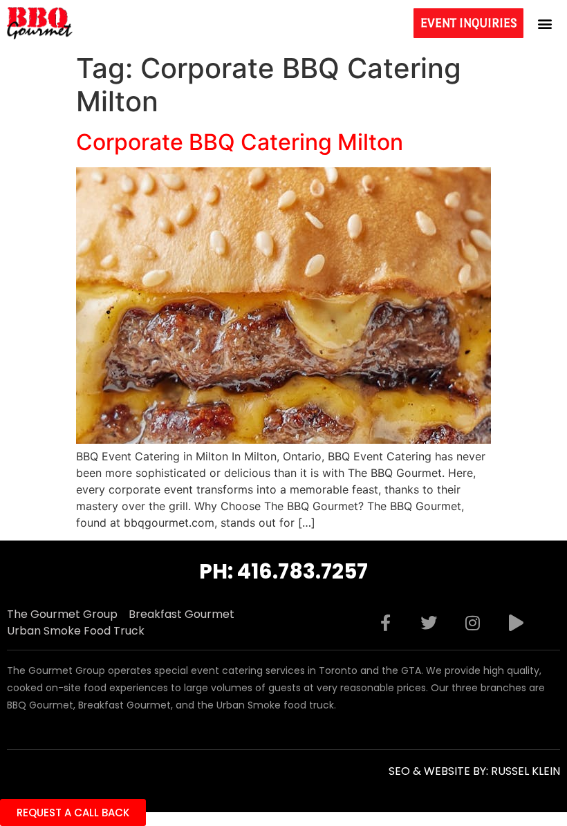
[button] (545, 23)
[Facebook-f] (385, 622)
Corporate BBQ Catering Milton (239, 142)
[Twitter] (428, 622)
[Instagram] (472, 622)
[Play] (515, 622)
